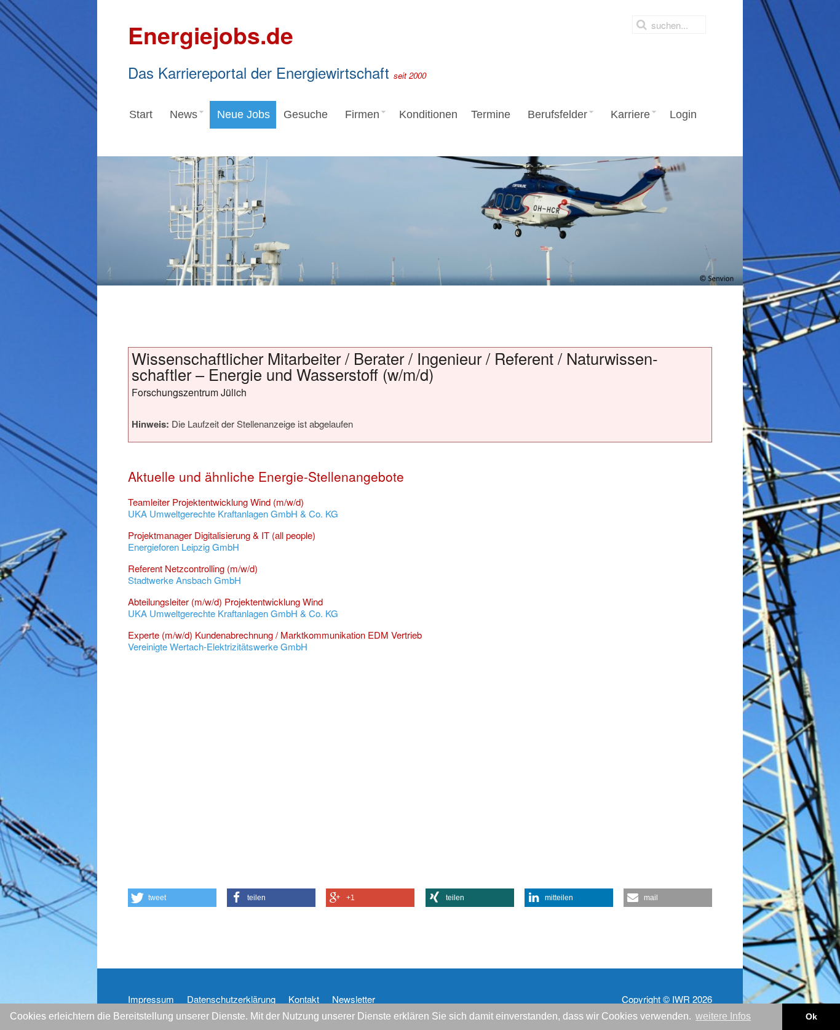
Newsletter (353, 999)
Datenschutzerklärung (231, 999)
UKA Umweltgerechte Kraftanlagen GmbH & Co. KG (233, 508)
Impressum (151, 999)
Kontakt (303, 999)
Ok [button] (811, 1016)
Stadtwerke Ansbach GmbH (193, 574)
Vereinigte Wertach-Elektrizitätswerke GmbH (275, 641)
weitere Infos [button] (723, 1016)
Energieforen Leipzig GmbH (221, 541)
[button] (172, 897)
